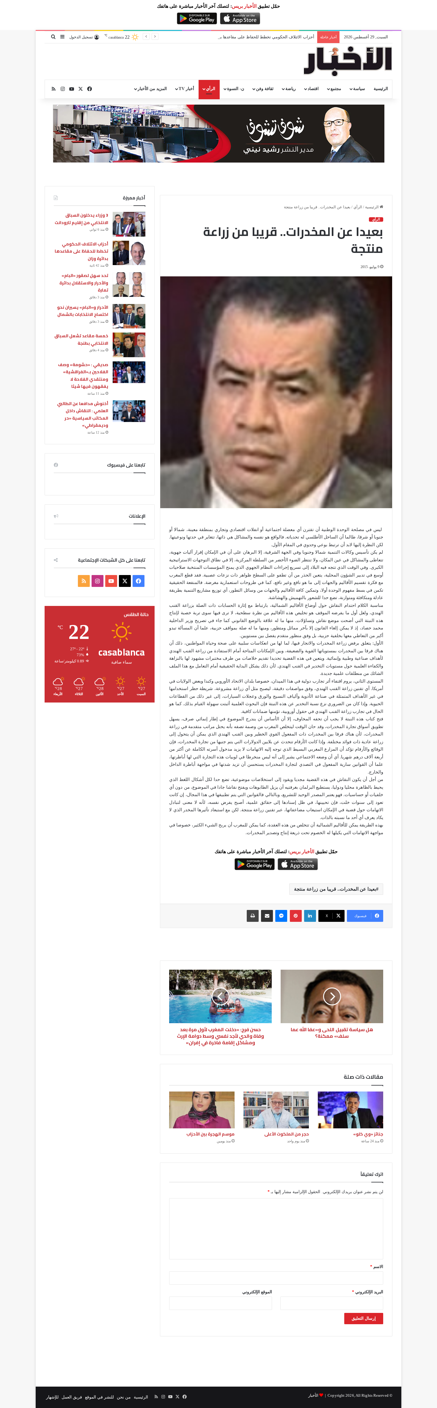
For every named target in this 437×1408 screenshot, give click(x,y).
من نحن (124, 1397)
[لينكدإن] (310, 916)
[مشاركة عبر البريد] (267, 916)
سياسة (359, 88)
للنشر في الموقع (99, 1397)
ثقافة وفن (264, 88)
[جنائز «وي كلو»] (350, 1110)
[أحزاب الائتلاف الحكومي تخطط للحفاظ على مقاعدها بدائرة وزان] (129, 253)
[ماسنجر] (281, 916)
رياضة (290, 88)
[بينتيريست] (296, 916)
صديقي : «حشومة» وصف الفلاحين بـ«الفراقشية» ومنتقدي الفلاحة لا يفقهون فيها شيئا (83, 375)
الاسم (376, 1266)
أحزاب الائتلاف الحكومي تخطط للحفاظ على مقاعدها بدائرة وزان (81, 251)
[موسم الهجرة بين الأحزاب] (202, 1110)
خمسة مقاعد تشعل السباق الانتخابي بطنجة (81, 339)
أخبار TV (186, 88)
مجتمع (336, 88)
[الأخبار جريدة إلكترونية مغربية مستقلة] (347, 61)
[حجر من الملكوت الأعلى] (276, 1110)
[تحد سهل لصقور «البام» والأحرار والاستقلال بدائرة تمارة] (129, 284)
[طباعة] (253, 916)
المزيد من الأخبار (152, 88)
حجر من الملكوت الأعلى (286, 1134)
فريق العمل (72, 1397)
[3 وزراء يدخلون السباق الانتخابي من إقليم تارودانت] (129, 224)
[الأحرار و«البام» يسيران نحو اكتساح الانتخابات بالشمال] (129, 316)
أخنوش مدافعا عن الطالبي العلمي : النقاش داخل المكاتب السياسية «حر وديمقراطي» (82, 414)
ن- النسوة (235, 88)
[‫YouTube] (111, 581)
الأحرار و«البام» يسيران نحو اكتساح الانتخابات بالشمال (82, 311)
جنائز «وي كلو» (368, 1134)
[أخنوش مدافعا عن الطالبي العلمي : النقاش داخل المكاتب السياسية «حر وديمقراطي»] (129, 411)
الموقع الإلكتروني (257, 1292)
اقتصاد (313, 88)
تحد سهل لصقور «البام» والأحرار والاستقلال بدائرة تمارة (83, 283)
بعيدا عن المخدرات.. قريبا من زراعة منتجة (335, 889)
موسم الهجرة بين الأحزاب (210, 1134)
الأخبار (313, 1395)
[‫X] (125, 581)
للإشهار (52, 1397)
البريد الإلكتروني (367, 1292)
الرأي (210, 88)
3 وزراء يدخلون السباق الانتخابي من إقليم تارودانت (81, 218)
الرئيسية (381, 88)
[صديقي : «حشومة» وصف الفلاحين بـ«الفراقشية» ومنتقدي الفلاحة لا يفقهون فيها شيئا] (129, 372)
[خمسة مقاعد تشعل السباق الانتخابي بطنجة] (129, 345)
